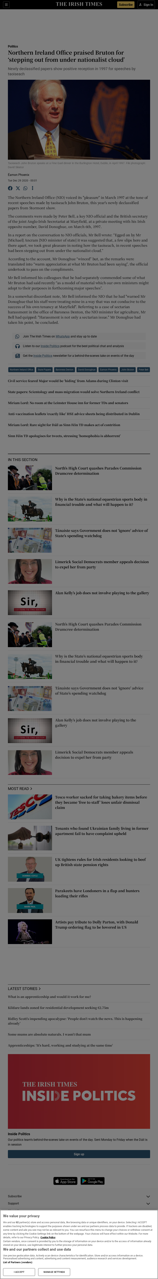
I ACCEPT (19, 1272)
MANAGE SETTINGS (54, 1272)
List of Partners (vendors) (17, 1262)
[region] (79, 1244)
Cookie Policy (47, 1237)
